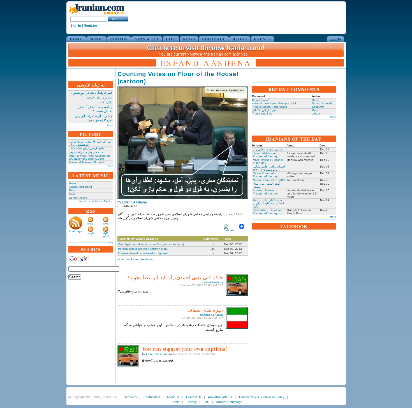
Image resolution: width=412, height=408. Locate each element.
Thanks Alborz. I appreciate (269, 106)
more (110, 166)
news (106, 223)
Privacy (191, 402)
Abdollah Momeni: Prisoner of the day (265, 192)
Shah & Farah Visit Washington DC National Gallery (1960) (89, 157)
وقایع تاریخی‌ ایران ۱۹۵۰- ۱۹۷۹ (87, 148)
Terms (175, 402)
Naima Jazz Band (80, 186)
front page (75, 231)
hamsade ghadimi (211, 314)
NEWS (189, 39)
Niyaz (72, 183)
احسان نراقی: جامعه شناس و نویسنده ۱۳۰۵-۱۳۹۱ (269, 168)
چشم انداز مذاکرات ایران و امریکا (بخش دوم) (93, 118)
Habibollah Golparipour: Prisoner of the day (268, 211)
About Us (173, 397)
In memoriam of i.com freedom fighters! (143, 253)
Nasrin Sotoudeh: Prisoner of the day (265, 175)
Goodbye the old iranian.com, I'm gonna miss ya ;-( (151, 244)
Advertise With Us (220, 397)
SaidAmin (318, 106)
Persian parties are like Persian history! (143, 248)
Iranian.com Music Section (96, 201)
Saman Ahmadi (322, 103)
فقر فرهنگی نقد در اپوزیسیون (91, 93)
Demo (316, 100)
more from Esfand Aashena (135, 259)
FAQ (206, 402)
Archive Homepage (229, 402)
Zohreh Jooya (78, 197)
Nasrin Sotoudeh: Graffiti (269, 180)
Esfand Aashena (134, 202)
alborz (316, 113)
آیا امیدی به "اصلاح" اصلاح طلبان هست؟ (94, 109)
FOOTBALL (213, 39)
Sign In (75, 25)
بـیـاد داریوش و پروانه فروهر (86, 151)
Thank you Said (262, 113)
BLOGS (240, 39)
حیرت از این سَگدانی (264, 110)
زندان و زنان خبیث (99, 97)
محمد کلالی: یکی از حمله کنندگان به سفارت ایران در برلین (268, 203)
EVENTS (262, 39)
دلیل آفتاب (105, 102)
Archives (131, 397)
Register (90, 25)
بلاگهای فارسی (105, 234)
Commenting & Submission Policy (261, 397)
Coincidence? (261, 100)
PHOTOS (119, 39)
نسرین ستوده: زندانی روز (268, 149)
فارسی (335, 39)
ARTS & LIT (147, 39)
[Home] (96, 14)
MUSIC (96, 39)
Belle (72, 194)
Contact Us (194, 397)
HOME (76, 39)
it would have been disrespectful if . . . (276, 103)
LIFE (171, 39)
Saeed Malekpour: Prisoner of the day (265, 155)
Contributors (151, 397)
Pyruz (73, 190)
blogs (90, 223)
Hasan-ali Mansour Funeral (86, 162)
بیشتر (110, 124)
